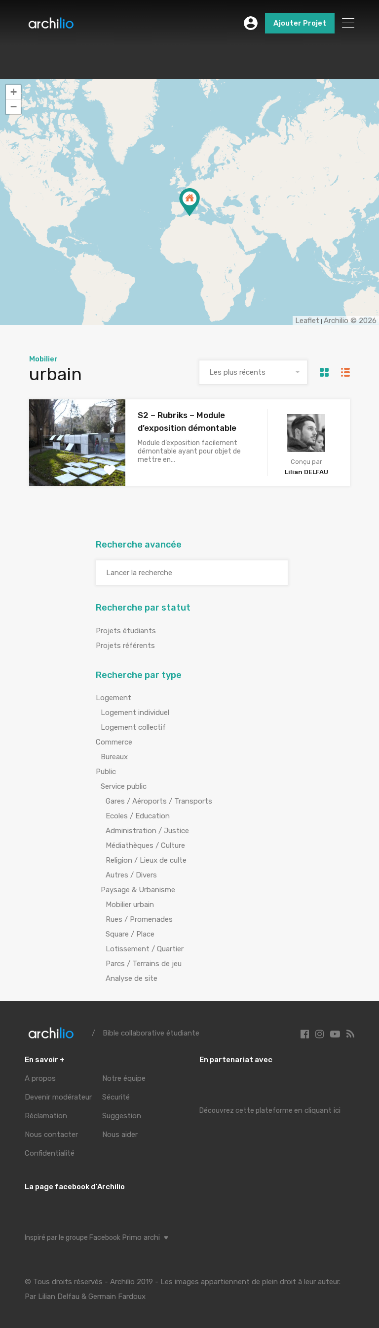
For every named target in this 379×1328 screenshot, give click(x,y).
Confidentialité (50, 1153)
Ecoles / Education (138, 815)
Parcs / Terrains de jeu (144, 963)
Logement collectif (133, 727)
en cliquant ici (317, 1110)
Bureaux (114, 756)
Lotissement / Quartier (145, 948)
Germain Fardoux (117, 1296)
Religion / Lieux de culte (146, 860)
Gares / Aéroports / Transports (159, 801)
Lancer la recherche (139, 572)
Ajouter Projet (299, 23)
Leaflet (307, 320)
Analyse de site (131, 978)
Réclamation (46, 1115)
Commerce (114, 742)
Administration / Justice (147, 830)
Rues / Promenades (139, 919)
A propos (40, 1078)
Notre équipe (124, 1078)
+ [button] (13, 92)
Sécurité (116, 1097)
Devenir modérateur (58, 1097)
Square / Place (130, 934)
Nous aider (120, 1134)
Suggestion (121, 1115)
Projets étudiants (126, 630)
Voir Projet (77, 468)
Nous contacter (51, 1134)
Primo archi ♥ (145, 1237)
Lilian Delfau (58, 1296)
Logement (113, 697)
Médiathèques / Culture (145, 845)
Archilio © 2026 (350, 320)
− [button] (13, 106)
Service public (124, 786)
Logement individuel (135, 712)
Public (106, 771)
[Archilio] (51, 25)
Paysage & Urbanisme (138, 889)
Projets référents (125, 645)
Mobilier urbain (130, 904)
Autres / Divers (131, 875)
